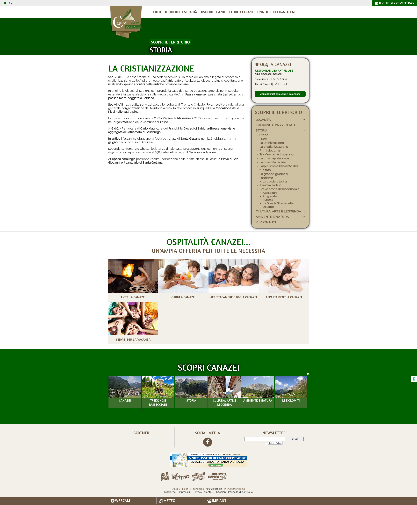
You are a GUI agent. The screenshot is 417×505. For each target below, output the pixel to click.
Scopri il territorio (166, 12)
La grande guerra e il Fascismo (274, 176)
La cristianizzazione (273, 147)
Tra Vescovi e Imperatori (277, 154)
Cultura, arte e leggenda (278, 211)
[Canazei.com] (125, 22)
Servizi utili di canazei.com (275, 12)
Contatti (209, 492)
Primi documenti (271, 150)
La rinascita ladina (272, 162)
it (5, 3)
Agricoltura (270, 192)
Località (263, 120)
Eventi (220, 12)
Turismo (268, 199)
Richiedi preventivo (396, 3)
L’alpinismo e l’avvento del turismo (278, 168)
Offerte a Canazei (240, 12)
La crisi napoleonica (274, 158)
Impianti (219, 500)
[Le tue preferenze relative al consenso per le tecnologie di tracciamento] (414, 379)
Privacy (198, 492)
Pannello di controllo (240, 492)
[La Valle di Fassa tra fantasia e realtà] (208, 459)
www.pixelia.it (214, 488)
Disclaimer (170, 492)
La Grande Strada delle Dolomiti (278, 205)
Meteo (169, 500)
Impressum (185, 492)
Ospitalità (189, 12)
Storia (261, 130)
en (10, 3)
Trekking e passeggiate (276, 125)
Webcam (122, 500)
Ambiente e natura (272, 217)
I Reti (263, 139)
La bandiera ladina (275, 181)
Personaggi (266, 222)
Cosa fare (206, 12)
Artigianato (270, 196)
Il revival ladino (270, 185)
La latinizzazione (271, 143)
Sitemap (221, 492)
